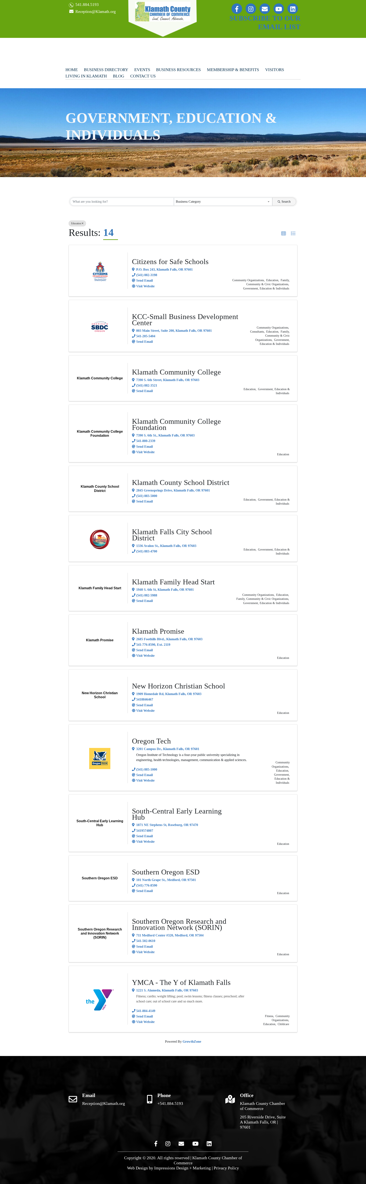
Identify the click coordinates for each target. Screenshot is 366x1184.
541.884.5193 (86, 4)
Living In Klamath (86, 76)
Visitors (274, 69)
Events (142, 69)
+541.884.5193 (170, 1103)
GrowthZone (192, 1041)
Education (76, 223)
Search (286, 201)
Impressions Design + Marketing (182, 1168)
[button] (283, 233)
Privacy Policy (226, 1168)
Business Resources (178, 69)
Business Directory (106, 69)
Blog (118, 76)
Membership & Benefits (233, 69)
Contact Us (143, 76)
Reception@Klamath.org (95, 11)
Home (71, 69)
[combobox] (223, 202)
